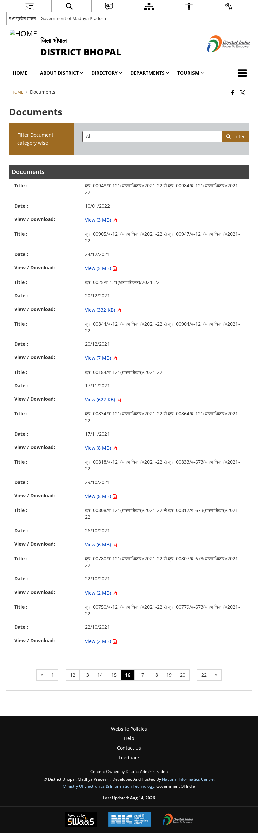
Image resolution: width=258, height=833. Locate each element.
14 (100, 675)
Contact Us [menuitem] (129, 748)
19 (169, 675)
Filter (239, 136)
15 (114, 675)
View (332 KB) (100, 310)
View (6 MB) (98, 544)
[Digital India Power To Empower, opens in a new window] (178, 820)
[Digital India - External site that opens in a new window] (220, 58)
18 (155, 675)
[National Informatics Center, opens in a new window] (129, 820)
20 (182, 675)
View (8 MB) (98, 448)
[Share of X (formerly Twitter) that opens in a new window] (242, 92)
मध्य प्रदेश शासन (22, 18)
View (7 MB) (98, 358)
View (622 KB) (100, 399)
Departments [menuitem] (147, 73)
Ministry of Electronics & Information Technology (108, 786)
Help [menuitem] (129, 738)
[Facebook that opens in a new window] (232, 92)
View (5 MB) (98, 268)
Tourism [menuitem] (188, 73)
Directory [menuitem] (104, 73)
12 (72, 675)
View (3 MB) (98, 220)
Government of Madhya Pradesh (73, 18)
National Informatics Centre (188, 779)
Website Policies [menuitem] (129, 729)
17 (141, 675)
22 (204, 675)
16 (127, 675)
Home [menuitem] (20, 73)
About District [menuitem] (59, 73)
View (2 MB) (98, 593)
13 (86, 675)
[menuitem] (28, 6)
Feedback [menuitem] (129, 757)
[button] (243, 73)
